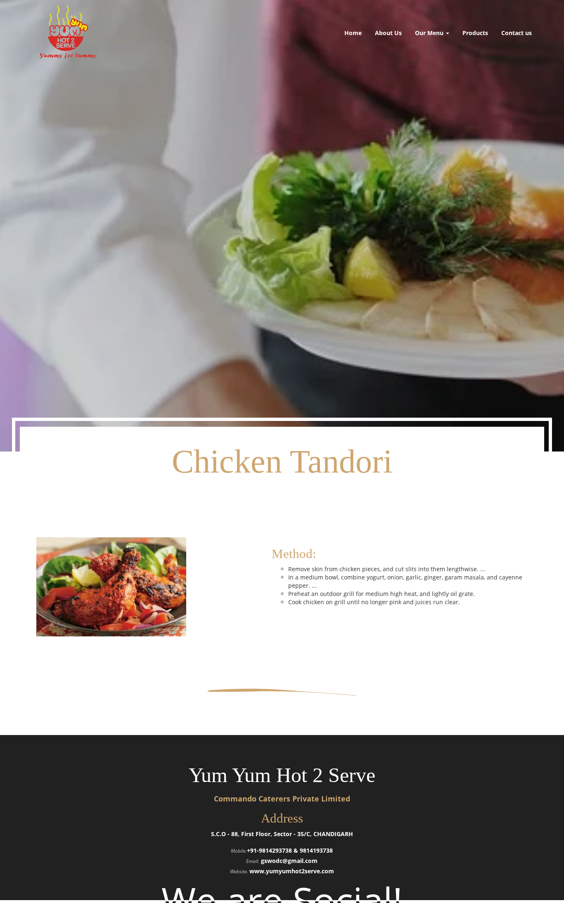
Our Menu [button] (430, 33)
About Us (388, 33)
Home (353, 33)
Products (475, 33)
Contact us (516, 33)
